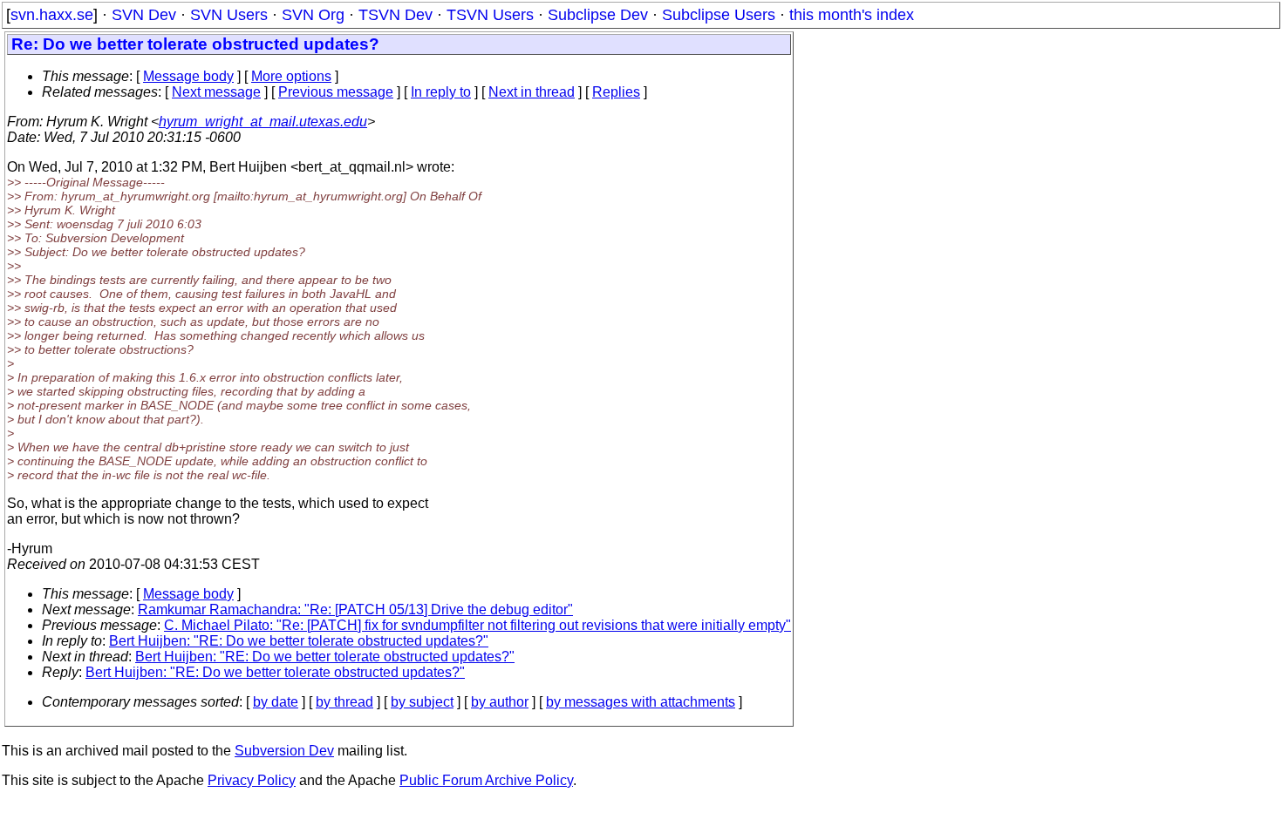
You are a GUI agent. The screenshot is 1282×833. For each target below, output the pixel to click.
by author (499, 701)
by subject (422, 701)
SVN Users (229, 15)
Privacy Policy (252, 780)
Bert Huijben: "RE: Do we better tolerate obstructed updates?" (298, 640)
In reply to (441, 92)
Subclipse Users (718, 15)
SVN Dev (144, 15)
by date (275, 701)
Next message (216, 92)
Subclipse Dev (598, 15)
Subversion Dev (284, 750)
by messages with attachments (640, 701)
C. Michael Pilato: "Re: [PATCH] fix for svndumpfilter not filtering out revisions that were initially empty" (477, 625)
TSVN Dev (395, 15)
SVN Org (313, 15)
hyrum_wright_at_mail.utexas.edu (263, 121)
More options (291, 76)
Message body (188, 76)
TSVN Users (490, 15)
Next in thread (531, 92)
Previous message (335, 92)
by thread (344, 701)
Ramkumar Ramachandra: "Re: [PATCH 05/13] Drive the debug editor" (355, 609)
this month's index (851, 15)
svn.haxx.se (51, 15)
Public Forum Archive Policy (486, 780)
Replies (616, 92)
